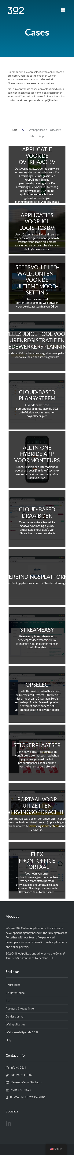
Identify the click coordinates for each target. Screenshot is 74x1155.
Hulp (9, 1040)
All (23, 129)
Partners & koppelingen (20, 1008)
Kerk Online (13, 984)
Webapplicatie (38, 129)
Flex (33, 136)
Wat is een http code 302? (22, 1032)
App (41, 136)
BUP (8, 1000)
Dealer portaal (15, 1016)
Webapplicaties (15, 1024)
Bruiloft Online (15, 992)
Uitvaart (55, 129)
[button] (63, 10)
